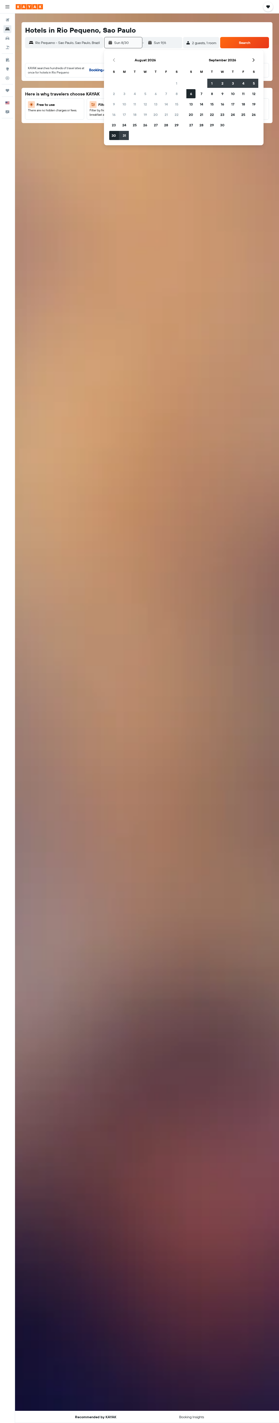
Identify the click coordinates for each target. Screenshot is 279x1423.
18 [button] (134, 114)
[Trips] (7, 90)
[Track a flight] (7, 78)
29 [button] (177, 125)
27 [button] (156, 125)
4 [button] (135, 94)
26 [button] (145, 125)
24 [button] (124, 125)
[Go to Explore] (7, 69)
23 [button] (114, 125)
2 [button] (114, 94)
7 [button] (166, 94)
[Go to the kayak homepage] (29, 6)
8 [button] (177, 94)
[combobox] (68, 43)
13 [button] (155, 104)
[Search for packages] (7, 47)
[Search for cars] (7, 38)
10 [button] (124, 104)
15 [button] (176, 104)
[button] (7, 7)
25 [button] (135, 125)
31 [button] (124, 135)
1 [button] (176, 83)
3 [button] (124, 94)
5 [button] (145, 94)
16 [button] (114, 114)
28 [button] (166, 125)
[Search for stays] (7, 29)
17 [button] (124, 114)
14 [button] (166, 104)
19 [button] (145, 114)
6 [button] (156, 94)
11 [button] (134, 104)
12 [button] (145, 104)
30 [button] (114, 135)
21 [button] (166, 114)
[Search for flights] (7, 20)
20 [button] (155, 114)
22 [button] (177, 114)
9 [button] (114, 104)
